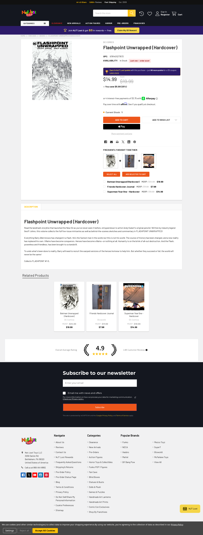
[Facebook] (105, 141)
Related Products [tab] (35, 275)
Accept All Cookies (45, 530)
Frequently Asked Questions (68, 462)
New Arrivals (74, 23)
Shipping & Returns (64, 467)
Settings (9, 530)
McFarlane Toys (161, 457)
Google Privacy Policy (104, 415)
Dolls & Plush (95, 487)
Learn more (114, 73)
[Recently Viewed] (142, 14)
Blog (58, 482)
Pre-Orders (123, 23)
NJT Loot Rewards (64, 457)
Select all (112, 174)
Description (31, 206)
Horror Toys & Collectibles (101, 462)
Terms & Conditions (65, 487)
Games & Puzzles (97, 492)
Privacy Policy (62, 492)
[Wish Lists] (150, 14)
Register (165, 14)
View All (157, 462)
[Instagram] (40, 474)
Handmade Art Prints (98, 502)
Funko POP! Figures (98, 467)
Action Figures (92, 23)
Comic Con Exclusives (99, 507)
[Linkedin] (128, 141)
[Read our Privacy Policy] (135, 397)
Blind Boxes (94, 477)
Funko (125, 442)
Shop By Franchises (98, 512)
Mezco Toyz (159, 442)
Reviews (60, 447)
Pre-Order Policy (63, 472)
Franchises (139, 23)
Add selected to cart (136, 174)
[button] (161, 120)
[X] (123, 141)
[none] (52, 70)
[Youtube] (34, 474)
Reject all (24, 530)
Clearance (57, 23)
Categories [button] (28, 23)
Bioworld (158, 452)
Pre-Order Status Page (66, 477)
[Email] (111, 141)
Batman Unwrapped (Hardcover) (123, 181)
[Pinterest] (134, 141)
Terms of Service (122, 415)
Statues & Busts (96, 482)
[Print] (117, 141)
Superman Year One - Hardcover (123, 191)
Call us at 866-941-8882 (35, 467)
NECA (125, 447)
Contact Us (61, 452)
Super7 (157, 447)
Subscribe (99, 407)
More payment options (121, 133)
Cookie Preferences (65, 505)
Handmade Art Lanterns (100, 497)
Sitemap (60, 510)
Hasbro (125, 452)
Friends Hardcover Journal (120, 186)
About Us (60, 442)
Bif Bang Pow (128, 462)
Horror (108, 23)
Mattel (125, 457)
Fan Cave (93, 472)
